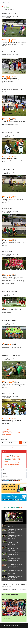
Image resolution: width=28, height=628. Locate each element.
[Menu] (25, 7)
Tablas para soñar (8, 169)
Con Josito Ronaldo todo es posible (11, 433)
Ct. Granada (13, 459)
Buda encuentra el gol (9, 52)
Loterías (18, 458)
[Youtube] (3, 2)
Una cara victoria (8, 393)
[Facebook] (1, 2)
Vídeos (18, 455)
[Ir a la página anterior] (5, 442)
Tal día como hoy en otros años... (13, 463)
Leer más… (4, 45)
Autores (20, 466)
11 (14, 442)
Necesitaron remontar (9, 291)
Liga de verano (15, 16)
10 (11, 442)
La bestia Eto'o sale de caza (11, 355)
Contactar (19, 456)
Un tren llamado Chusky (10, 132)
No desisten (6, 429)
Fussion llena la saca (9, 320)
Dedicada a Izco (7, 431)
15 (25, 442)
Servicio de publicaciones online (12, 464)
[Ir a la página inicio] (2, 442)
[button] (14, 451)
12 (17, 442)
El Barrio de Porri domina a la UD (13, 89)
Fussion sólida (7, 209)
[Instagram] (8, 2)
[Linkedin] (6, 2)
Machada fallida (7, 434)
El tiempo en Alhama (10, 458)
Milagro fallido (7, 251)
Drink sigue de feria (9, 13)
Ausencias (7, 455)
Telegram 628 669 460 (10, 456)
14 (23, 442)
